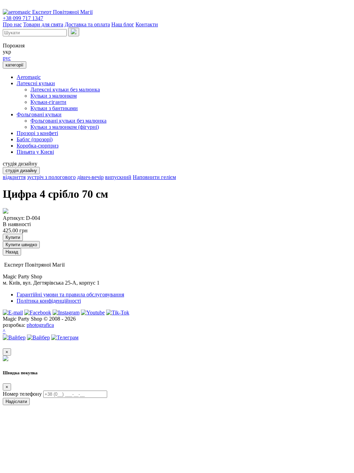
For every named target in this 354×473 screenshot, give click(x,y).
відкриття (14, 177)
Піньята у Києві (35, 152)
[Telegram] (64, 337)
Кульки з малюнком (53, 96)
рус (7, 58)
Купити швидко (21, 244)
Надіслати (16, 401)
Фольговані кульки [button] (39, 114)
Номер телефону (22, 394)
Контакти (147, 24)
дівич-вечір (90, 177)
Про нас (12, 24)
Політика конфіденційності (49, 301)
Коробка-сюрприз (37, 146)
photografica (40, 325)
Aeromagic (29, 77)
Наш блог (122, 24)
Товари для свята (43, 24)
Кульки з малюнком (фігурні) (64, 127)
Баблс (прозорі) (35, 139)
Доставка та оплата (87, 24)
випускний (118, 177)
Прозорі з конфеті (37, 133)
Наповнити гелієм (154, 177)
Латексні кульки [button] (36, 83)
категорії (15, 65)
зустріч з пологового (51, 177)
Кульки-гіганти (48, 102)
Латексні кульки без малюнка (65, 89)
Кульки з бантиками (54, 108)
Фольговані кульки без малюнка (68, 121)
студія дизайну (21, 170)
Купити (13, 237)
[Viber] (14, 337)
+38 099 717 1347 (23, 18)
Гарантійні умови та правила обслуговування (70, 294)
